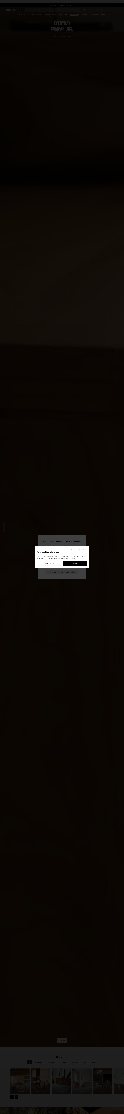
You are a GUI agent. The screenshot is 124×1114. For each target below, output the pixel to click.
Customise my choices (49, 563)
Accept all (75, 563)
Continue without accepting (78, 549)
